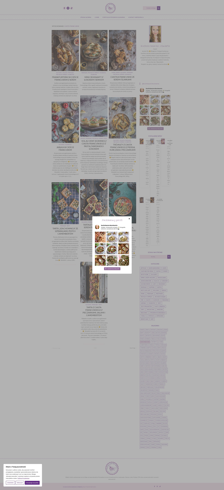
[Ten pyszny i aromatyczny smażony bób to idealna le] (112, 260)
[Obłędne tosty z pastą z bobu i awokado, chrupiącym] (100, 260)
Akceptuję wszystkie (32, 482)
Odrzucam (20, 482)
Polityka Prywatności (23, 478)
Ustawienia (10, 482)
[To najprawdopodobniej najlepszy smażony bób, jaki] (123, 260)
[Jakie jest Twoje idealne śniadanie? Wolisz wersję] (123, 248)
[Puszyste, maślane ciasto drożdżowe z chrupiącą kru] (100, 237)
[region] (23, 475)
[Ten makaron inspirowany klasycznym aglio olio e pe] (123, 237)
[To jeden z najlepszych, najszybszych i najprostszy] (112, 237)
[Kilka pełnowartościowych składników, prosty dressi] (100, 248)
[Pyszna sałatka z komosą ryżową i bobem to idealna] (112, 248)
